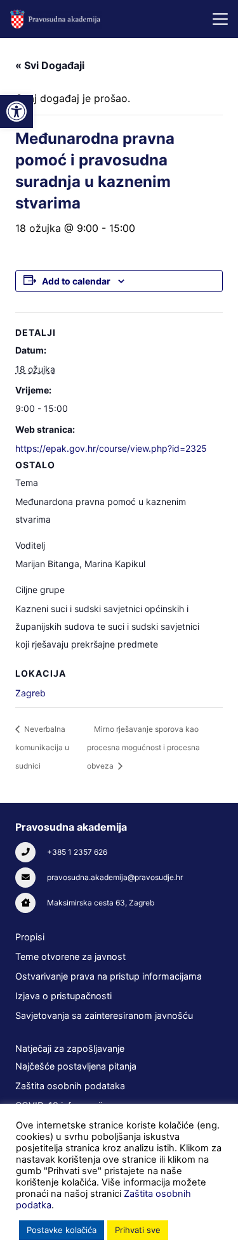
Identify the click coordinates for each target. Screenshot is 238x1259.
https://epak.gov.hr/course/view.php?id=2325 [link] (111, 448)
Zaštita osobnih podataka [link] (70, 1085)
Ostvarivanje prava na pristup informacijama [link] (108, 976)
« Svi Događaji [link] (49, 65)
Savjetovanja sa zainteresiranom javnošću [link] (104, 1015)
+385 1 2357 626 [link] (77, 852)
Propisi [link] (29, 936)
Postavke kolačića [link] (61, 1230)
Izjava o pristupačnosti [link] (63, 995)
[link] (16, 111)
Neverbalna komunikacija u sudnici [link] (42, 747)
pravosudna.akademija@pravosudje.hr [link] (115, 877)
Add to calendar (76, 281)
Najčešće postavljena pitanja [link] (75, 1066)
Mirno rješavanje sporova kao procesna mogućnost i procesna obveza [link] (143, 747)
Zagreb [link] (30, 692)
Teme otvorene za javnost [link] (70, 956)
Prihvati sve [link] (138, 1230)
